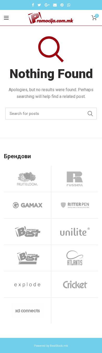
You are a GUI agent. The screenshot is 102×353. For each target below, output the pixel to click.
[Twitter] (39, 5)
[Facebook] (33, 5)
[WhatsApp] (68, 5)
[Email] (55, 5)
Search (90, 114)
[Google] (47, 5)
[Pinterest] (62, 5)
